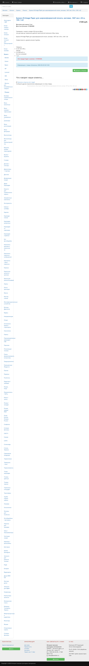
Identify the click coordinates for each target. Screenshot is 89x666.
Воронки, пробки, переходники (7, 149)
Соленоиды (7, 444)
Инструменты (8, 203)
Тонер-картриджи (7, 472)
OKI (5, 76)
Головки (6, 160)
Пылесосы (7, 378)
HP (5, 68)
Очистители (7, 331)
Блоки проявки (6, 49)
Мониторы (7, 620)
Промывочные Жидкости (8, 366)
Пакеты (6, 334)
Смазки (6, 437)
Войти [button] (11, 649)
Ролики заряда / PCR (6, 410)
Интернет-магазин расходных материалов (23, 663)
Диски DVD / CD (7, 576)
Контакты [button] (56, 659)
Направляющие (8, 316)
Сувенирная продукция (7, 454)
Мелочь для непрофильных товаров (8, 85)
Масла (6, 293)
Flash (5, 565)
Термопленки (8, 459)
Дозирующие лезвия (7, 179)
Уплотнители (7, 507)
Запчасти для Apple (7, 587)
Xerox (6, 79)
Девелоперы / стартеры (7, 170)
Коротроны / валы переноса (7, 262)
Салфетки (7, 424)
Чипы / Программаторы (8, 531)
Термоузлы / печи (7, 463)
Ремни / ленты (6, 398)
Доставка (27, 645)
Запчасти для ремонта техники (6, 558)
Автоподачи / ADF (7, 21)
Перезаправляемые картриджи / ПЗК (8, 339)
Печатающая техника (7, 349)
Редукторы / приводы (7, 382)
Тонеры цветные (6, 477)
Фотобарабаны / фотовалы (8, 519)
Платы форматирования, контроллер (8, 356)
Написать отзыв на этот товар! (26, 82)
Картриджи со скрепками (7, 228)
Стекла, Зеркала (6, 449)
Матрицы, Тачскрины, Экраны (7, 608)
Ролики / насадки (6, 404)
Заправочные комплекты (8, 198)
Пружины (6, 374)
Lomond (6, 72)
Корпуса (6, 268)
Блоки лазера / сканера (6, 27)
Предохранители (8, 361)
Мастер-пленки (6, 297)
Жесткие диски (6, 582)
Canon (6, 61)
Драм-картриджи (7, 184)
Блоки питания (6, 33)
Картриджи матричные (7, 222)
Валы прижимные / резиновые (7, 117)
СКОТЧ (6, 433)
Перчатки (6, 345)
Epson (6, 65)
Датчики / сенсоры (6, 164)
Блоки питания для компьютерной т (8, 41)
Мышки (6, 624)
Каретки (6, 212)
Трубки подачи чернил (6, 498)
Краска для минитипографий (8, 279)
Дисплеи (6, 174)
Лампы (6, 284)
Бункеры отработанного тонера (8, 97)
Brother (6, 58)
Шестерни (7, 547)
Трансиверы (7, 493)
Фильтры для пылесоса (7, 512)
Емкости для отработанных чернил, (8, 191)
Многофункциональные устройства (8, 303)
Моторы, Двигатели (7, 308)
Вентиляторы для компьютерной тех (8, 141)
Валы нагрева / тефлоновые (7, 110)
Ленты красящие (7, 288)
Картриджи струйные (7, 234)
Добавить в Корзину (81, 70)
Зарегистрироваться (8, 645)
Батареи (6, 568)
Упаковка (6, 504)
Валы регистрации (7, 125)
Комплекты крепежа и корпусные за (7, 247)
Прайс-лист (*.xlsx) (29, 652)
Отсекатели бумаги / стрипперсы (7, 325)
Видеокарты (7, 572)
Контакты (27, 650)
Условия (26, 648)
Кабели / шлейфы (6, 207)
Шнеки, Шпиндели (7, 551)
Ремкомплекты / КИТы (8, 393)
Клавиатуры (7, 592)
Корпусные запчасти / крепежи (7, 273)
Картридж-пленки (7, 216)
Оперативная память (8, 629)
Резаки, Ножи (6, 387)
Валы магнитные (7, 103)
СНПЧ (5, 441)
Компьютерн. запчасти (7, 596)
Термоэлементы (8, 468)
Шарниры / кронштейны (7, 542)
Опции (6, 320)
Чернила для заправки (6, 525)
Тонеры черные (6, 483)
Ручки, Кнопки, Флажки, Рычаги (6, 418)
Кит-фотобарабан (8, 240)
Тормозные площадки (7, 488)
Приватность (28, 647)
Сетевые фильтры (6, 429)
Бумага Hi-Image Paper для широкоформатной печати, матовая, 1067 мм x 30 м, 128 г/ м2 (58, 85)
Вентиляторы (8, 135)
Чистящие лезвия (7, 537)
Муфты (6, 313)
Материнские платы (8, 602)
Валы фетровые (7, 130)
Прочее (6, 370)
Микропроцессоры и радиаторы (8, 615)
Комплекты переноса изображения (8, 255)
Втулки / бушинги (6, 155)
